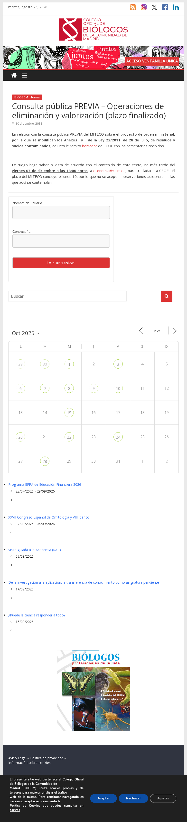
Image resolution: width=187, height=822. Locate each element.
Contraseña (21, 232)
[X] (152, 9)
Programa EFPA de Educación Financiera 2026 (44, 484)
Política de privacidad (46, 758)
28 (45, 461)
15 (69, 412)
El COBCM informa (27, 97)
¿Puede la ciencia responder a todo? (36, 615)
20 (20, 437)
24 (118, 437)
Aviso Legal (17, 758)
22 (69, 437)
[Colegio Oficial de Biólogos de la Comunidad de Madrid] (93, 21)
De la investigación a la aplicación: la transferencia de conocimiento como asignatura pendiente (83, 582)
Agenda (16, 313)
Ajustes (163, 798)
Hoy (157, 330)
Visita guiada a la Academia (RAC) (34, 549)
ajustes (15, 810)
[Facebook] (162, 9)
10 (118, 388)
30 (45, 364)
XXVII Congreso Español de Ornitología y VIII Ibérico (48, 517)
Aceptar (103, 798)
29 (20, 364)
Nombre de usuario (27, 203)
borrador (89, 145)
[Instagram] (141, 9)
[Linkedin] (173, 9)
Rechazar (133, 798)
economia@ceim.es (109, 170)
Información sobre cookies (29, 762)
